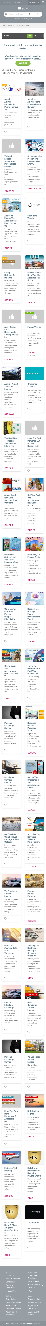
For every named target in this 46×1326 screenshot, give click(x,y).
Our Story (10, 1275)
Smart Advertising (35, 1284)
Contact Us (10, 1282)
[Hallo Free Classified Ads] (23, 8)
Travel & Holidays (24, 25)
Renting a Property (36, 1302)
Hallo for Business (13, 1302)
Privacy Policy (11, 1291)
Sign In (24, 63)
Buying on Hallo (34, 1299)
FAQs (30, 1291)
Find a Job (32, 1309)
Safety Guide (33, 1281)
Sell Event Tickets (13, 1309)
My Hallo (33, 3)
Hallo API (31, 1288)
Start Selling (11, 1299)
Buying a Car (33, 1305)
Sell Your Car (11, 1305)
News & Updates (13, 1279)
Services (11, 25)
